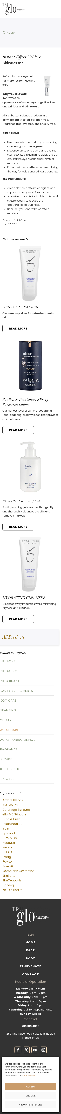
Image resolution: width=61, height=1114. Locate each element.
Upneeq (8, 885)
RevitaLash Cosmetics (18, 871)
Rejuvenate (30, 966)
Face (30, 950)
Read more (18, 328)
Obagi (7, 857)
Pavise (7, 861)
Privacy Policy (28, 1075)
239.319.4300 (30, 1026)
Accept (30, 1086)
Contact (30, 974)
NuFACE (7, 852)
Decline (30, 1095)
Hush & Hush (11, 819)
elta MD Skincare (14, 814)
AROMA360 (10, 805)
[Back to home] (13, 9)
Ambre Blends (12, 800)
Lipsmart (8, 833)
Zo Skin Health (12, 890)
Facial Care (20, 220)
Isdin (5, 828)
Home (30, 942)
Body (30, 958)
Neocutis (8, 843)
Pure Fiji (7, 866)
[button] (57, 9)
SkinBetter (12, 223)
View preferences (30, 1104)
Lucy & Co (9, 838)
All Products (13, 637)
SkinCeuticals (11, 880)
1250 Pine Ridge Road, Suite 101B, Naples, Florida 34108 (30, 1036)
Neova (7, 847)
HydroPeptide (12, 824)
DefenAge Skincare (16, 810)
